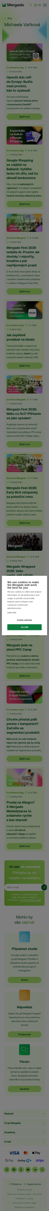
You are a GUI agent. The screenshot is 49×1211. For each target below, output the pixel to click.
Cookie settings (24, 620)
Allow (24, 627)
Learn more (11, 612)
